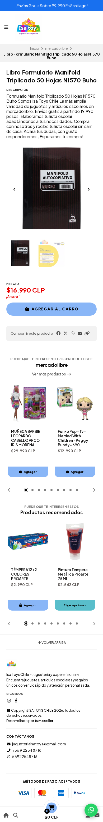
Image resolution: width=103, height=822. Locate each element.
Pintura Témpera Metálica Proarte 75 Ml (73, 574)
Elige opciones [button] (75, 605)
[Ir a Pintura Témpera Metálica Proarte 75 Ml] (75, 541)
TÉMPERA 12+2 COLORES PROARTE (24, 574)
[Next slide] (88, 189)
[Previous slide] (14, 189)
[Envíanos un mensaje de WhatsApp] (91, 810)
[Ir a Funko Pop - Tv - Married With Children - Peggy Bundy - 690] (75, 403)
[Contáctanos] (97, 815)
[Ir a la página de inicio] (6, 815)
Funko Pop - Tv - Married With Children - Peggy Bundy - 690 (73, 438)
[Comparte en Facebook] (58, 333)
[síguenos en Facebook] (16, 700)
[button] (87, 333)
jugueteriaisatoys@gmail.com (39, 744)
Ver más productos (49, 374)
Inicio (34, 48)
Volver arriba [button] (53, 642)
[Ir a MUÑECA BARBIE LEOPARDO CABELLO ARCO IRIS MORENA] (28, 403)
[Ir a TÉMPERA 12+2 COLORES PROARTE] (28, 541)
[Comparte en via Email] (79, 333)
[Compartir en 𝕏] (65, 333)
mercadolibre (56, 48)
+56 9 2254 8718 (26, 750)
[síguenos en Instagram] (9, 700)
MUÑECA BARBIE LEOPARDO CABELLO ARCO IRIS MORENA (25, 438)
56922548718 (25, 756)
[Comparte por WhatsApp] (72, 333)
